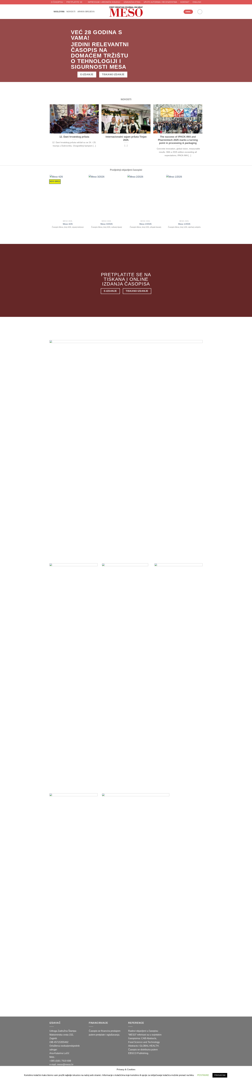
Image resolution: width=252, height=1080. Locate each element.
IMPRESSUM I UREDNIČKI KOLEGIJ (104, 2)
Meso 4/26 (68, 224)
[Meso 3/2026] (107, 197)
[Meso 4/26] (68, 197)
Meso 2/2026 (145, 224)
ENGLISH (197, 2)
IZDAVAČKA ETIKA (132, 2)
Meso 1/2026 (184, 224)
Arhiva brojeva (85, 12)
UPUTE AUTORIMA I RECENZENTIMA (160, 2)
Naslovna (59, 12)
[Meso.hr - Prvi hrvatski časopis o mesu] (126, 12)
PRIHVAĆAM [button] (219, 1075)
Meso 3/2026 (106, 224)
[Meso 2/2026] (145, 197)
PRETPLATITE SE (74, 2)
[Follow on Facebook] (199, 11)
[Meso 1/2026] (184, 197)
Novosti (70, 12)
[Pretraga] (50, 11)
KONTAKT (184, 2)
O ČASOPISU (57, 2)
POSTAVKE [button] (203, 1075)
